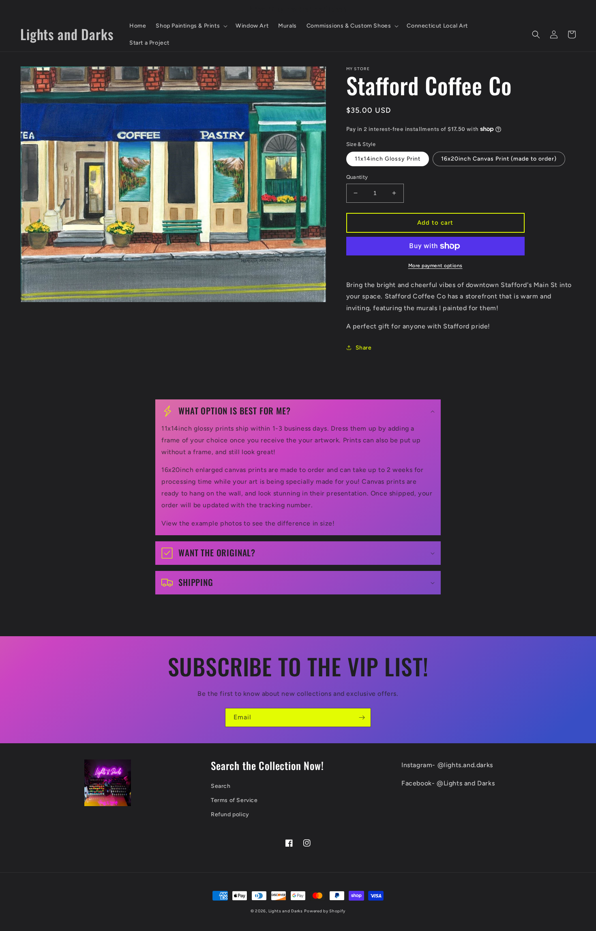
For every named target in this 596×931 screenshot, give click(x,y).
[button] (191, 25)
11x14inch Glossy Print (387, 158)
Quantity (357, 177)
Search (221, 786)
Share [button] (364, 347)
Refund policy (230, 814)
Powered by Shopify (324, 911)
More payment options (435, 265)
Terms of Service (234, 800)
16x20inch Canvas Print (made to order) (499, 158)
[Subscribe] (362, 717)
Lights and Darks (285, 911)
